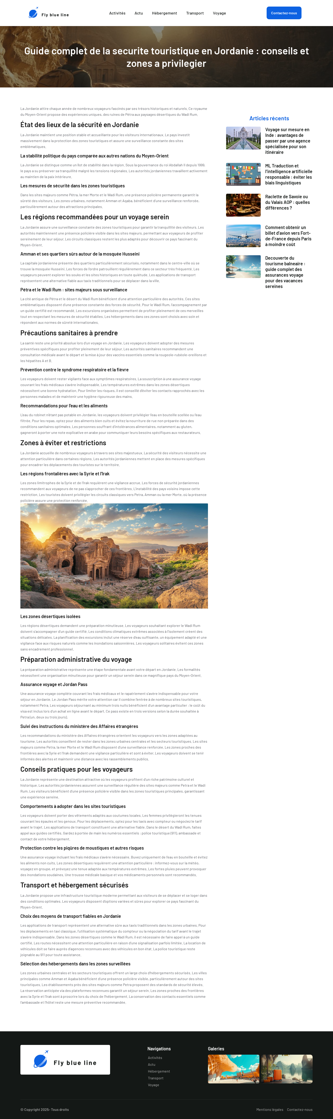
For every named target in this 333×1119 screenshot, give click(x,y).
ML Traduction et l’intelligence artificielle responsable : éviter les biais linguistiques (288, 174)
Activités (117, 12)
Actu (139, 12)
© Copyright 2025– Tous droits (44, 1109)
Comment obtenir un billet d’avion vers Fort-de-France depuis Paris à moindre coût (288, 236)
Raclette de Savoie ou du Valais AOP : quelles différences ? (287, 202)
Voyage (219, 12)
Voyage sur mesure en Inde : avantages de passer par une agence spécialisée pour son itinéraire (287, 141)
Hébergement (164, 12)
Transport (195, 12)
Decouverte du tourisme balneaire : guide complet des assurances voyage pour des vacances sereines (285, 272)
